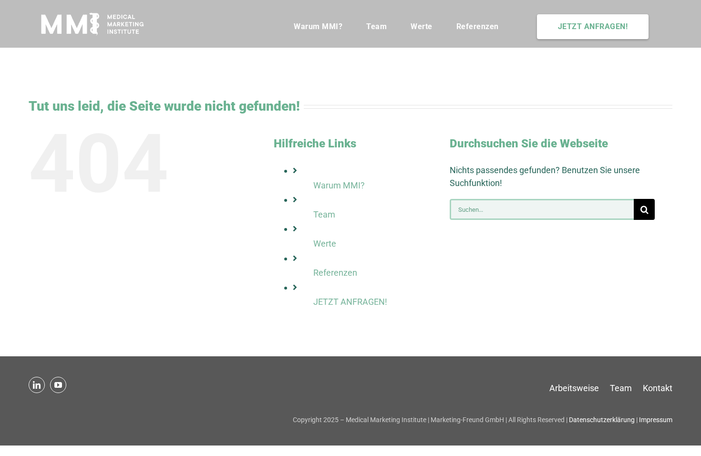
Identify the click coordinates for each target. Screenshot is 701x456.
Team (324, 214)
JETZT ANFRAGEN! (350, 302)
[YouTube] (58, 385)
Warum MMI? (339, 185)
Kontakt (657, 388)
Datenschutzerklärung (602, 420)
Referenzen (335, 273)
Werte (324, 243)
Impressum (655, 420)
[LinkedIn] (37, 385)
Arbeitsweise (574, 388)
